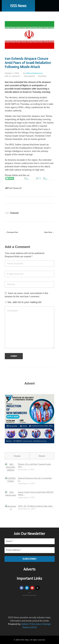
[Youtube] (32, 588)
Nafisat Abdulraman (34, 73)
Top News (42, 76)
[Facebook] (21, 588)
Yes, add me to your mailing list (24, 302)
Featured (14, 213)
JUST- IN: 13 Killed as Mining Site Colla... (36, 506)
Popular (17, 456)
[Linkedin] (27, 588)
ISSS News (18, 6)
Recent (42, 456)
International (29, 76)
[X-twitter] (38, 588)
